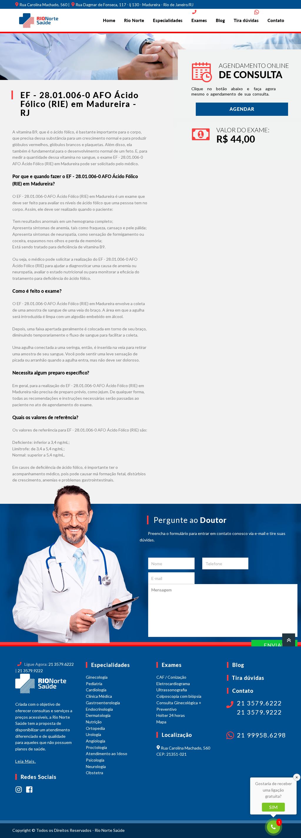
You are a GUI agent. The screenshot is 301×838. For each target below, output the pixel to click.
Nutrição (94, 721)
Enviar (274, 645)
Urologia (93, 734)
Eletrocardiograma (173, 683)
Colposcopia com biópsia (178, 696)
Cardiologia (96, 689)
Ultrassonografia (171, 689)
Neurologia (96, 766)
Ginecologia (97, 677)
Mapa (161, 721)
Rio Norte (134, 20)
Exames (199, 20)
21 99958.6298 (261, 735)
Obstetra (94, 772)
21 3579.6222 (61, 664)
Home (109, 20)
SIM (273, 807)
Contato (275, 20)
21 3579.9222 (30, 670)
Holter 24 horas (170, 715)
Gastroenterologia (103, 702)
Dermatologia (98, 715)
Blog (220, 20)
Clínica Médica (99, 696)
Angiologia (95, 740)
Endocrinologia (99, 709)
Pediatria (94, 683)
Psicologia (95, 759)
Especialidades (168, 20)
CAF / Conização (171, 677)
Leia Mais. (25, 761)
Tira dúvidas (246, 20)
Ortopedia (95, 728)
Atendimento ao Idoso (106, 753)
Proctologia (96, 747)
